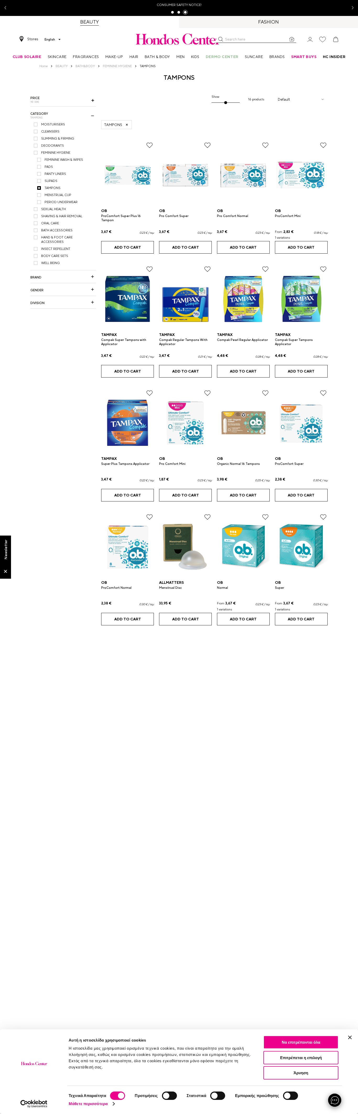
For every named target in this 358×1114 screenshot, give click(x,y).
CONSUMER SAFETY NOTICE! (179, 5)
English (50, 39)
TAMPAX (109, 335)
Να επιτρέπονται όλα (301, 1042)
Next (350, 8)
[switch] (169, 1096)
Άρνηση (301, 1073)
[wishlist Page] (322, 39)
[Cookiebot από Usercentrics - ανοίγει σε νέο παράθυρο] (34, 1104)
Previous (7, 8)
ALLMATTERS (171, 582)
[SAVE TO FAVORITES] (150, 145)
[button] (220, 39)
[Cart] (335, 39)
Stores (32, 39)
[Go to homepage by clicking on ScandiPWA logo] (179, 39)
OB (104, 211)
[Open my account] (310, 39)
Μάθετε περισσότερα (88, 1103)
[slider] (225, 102)
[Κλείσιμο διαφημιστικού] (350, 1037)
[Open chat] (334, 1100)
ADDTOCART (127, 247)
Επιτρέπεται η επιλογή (301, 1057)
